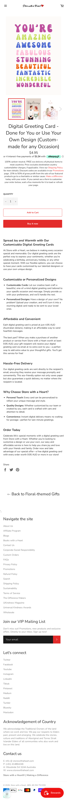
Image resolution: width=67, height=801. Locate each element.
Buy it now (32, 223)
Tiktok (6, 683)
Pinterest (7, 688)
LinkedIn (7, 679)
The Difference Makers (14, 598)
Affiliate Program (12, 530)
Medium (7, 693)
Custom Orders (11, 554)
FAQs (6, 559)
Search (6, 578)
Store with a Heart (18, 785)
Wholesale (8, 612)
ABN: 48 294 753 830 (36, 785)
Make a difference (54, 176)
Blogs (6, 535)
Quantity (8, 194)
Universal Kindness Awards (17, 607)
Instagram (8, 674)
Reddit (6, 698)
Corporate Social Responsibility (19, 550)
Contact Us (8, 545)
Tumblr (6, 702)
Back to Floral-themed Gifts (35, 494)
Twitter (6, 659)
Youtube (7, 669)
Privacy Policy (10, 564)
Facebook (8, 664)
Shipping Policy (55, 167)
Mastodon (8, 712)
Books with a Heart (13, 540)
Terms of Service (11, 593)
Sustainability (10, 588)
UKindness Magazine (13, 602)
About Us (8, 526)
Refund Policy (10, 574)
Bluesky (7, 707)
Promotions (58, 170)
